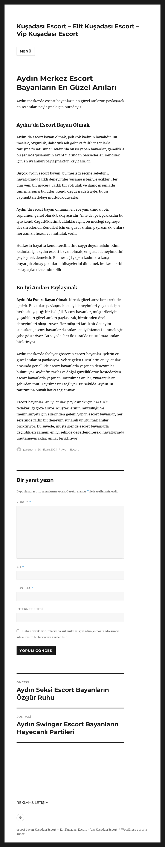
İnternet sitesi (30, 609)
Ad (20, 567)
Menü (26, 51)
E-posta (25, 588)
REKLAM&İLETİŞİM (33, 803)
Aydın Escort (70, 449)
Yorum (24, 502)
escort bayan (25, 830)
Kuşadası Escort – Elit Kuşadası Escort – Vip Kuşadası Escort (78, 30)
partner (28, 449)
